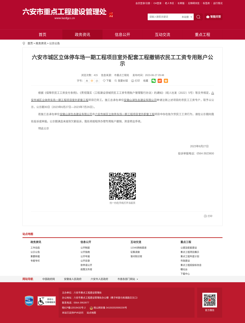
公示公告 (54, 43)
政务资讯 (82, 34)
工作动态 (35, 247)
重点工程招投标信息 (191, 265)
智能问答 (215, 16)
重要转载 (35, 256)
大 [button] (87, 80)
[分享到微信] (154, 81)
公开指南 (85, 252)
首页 (42, 34)
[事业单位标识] (29, 300)
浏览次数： (89, 75)
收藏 (145, 80)
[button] (181, 3)
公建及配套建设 (188, 247)
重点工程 (202, 34)
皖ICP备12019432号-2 (74, 307)
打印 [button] (210, 216)
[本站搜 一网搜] (187, 17)
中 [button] (92, 80)
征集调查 (135, 252)
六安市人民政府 (99, 279)
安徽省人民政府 (73, 279)
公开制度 (85, 247)
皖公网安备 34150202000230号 (110, 307)
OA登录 (158, 3)
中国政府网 (48, 279)
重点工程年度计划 (189, 256)
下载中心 (185, 273)
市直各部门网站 (126, 279)
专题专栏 (35, 260)
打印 (137, 80)
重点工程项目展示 (189, 252)
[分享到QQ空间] (166, 81)
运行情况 (217, 3)
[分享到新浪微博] (160, 81)
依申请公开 (86, 265)
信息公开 (122, 34)
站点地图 (91, 312)
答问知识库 (136, 256)
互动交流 (162, 34)
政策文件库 (86, 269)
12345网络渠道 (138, 247)
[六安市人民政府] (111, 13)
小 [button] (97, 80)
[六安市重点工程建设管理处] (64, 13)
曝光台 (184, 269)
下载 (108, 80)
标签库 (206, 3)
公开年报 (85, 256)
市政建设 (185, 260)
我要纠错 (123, 80)
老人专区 (169, 3)
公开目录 (85, 260)
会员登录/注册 (143, 3)
